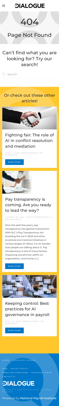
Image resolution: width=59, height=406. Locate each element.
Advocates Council (24, 360)
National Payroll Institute (38, 398)
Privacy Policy (19, 369)
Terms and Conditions (15, 373)
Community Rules (41, 373)
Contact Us (8, 377)
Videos (6, 360)
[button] (3, 5)
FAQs (5, 369)
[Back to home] (29, 5)
